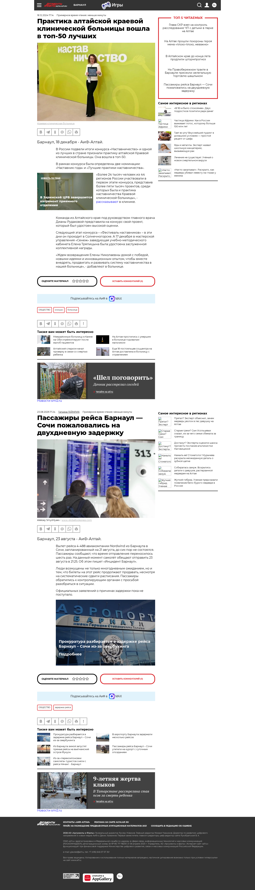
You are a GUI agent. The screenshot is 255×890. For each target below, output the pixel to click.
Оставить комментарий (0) (127, 281)
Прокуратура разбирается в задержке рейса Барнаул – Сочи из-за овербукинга (104, 644)
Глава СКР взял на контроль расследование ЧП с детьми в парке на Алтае (188, 28)
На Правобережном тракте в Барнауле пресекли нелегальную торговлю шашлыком (188, 73)
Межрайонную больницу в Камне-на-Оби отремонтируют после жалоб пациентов (73, 339)
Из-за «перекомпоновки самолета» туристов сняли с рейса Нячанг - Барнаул (69, 761)
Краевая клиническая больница (55, 123)
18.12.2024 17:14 (45, 15)
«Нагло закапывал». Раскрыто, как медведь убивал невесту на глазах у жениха (195, 172)
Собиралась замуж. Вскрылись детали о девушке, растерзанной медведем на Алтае (193, 470)
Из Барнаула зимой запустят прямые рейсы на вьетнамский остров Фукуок (71, 749)
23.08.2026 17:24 (46, 411)
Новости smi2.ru (49, 400)
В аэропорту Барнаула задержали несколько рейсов (132, 736)
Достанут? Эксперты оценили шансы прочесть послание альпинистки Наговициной (195, 445)
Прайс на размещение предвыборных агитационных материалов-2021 (105, 826)
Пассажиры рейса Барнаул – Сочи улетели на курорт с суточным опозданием (132, 749)
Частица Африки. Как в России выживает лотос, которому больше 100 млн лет (194, 123)
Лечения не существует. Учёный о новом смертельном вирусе (193, 159)
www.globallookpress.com (77, 520)
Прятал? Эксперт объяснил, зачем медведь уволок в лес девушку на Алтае (194, 421)
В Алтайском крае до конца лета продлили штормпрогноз (188, 58)
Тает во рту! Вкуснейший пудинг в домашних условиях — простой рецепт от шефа (194, 135)
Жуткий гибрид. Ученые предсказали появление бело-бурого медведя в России (196, 482)
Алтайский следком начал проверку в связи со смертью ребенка (70, 351)
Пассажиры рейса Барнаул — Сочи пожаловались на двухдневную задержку (188, 88)
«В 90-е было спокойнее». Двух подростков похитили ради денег (194, 110)
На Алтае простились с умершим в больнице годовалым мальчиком (131, 339)
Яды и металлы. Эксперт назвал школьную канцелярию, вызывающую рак (192, 148)
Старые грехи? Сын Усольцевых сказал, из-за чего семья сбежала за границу (195, 433)
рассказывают (107, 202)
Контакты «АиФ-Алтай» (76, 822)
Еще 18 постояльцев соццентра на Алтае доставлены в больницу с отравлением (132, 351)
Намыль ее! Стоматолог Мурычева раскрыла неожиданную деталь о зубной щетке (194, 458)
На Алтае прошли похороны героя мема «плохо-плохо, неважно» (188, 43)
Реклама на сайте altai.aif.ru (111, 822)
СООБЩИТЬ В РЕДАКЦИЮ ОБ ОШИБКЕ (171, 826)
